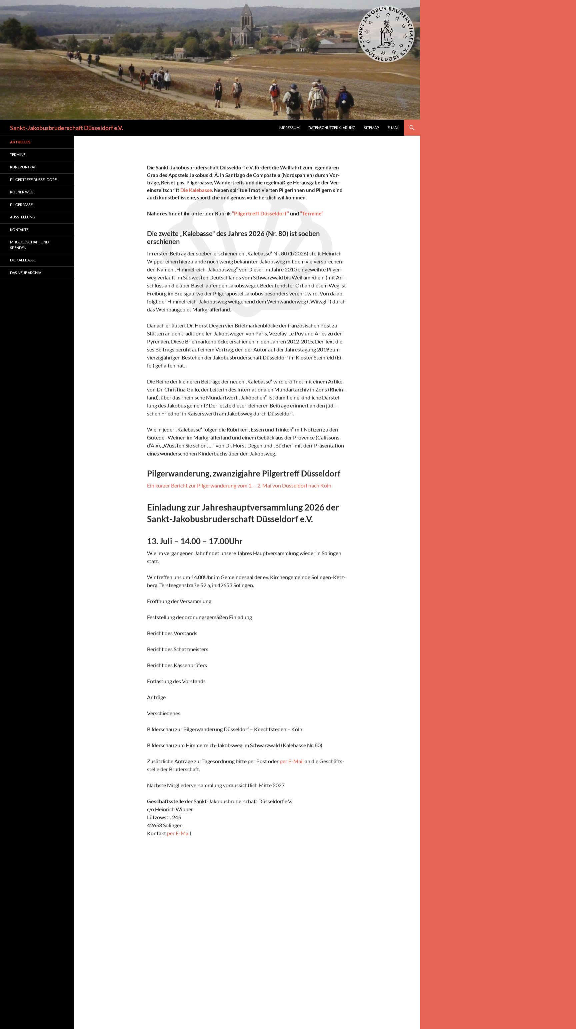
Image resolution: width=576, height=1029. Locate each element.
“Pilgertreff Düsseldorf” (260, 213)
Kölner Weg (21, 192)
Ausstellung (22, 217)
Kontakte (19, 229)
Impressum (289, 127)
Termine (17, 154)
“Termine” (311, 213)
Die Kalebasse (196, 190)
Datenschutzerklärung (331, 127)
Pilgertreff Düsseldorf (33, 179)
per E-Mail (292, 761)
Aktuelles (20, 142)
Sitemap (371, 127)
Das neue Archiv (25, 272)
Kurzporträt (23, 167)
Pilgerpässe (21, 204)
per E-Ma (177, 833)
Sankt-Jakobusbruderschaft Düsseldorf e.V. (66, 127)
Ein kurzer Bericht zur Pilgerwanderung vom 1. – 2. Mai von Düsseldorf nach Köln (239, 485)
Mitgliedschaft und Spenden (29, 245)
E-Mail (394, 127)
